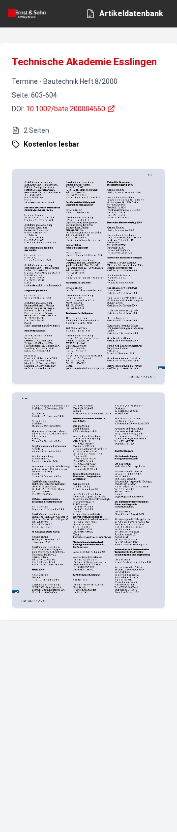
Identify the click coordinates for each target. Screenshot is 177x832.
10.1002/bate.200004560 (65, 109)
